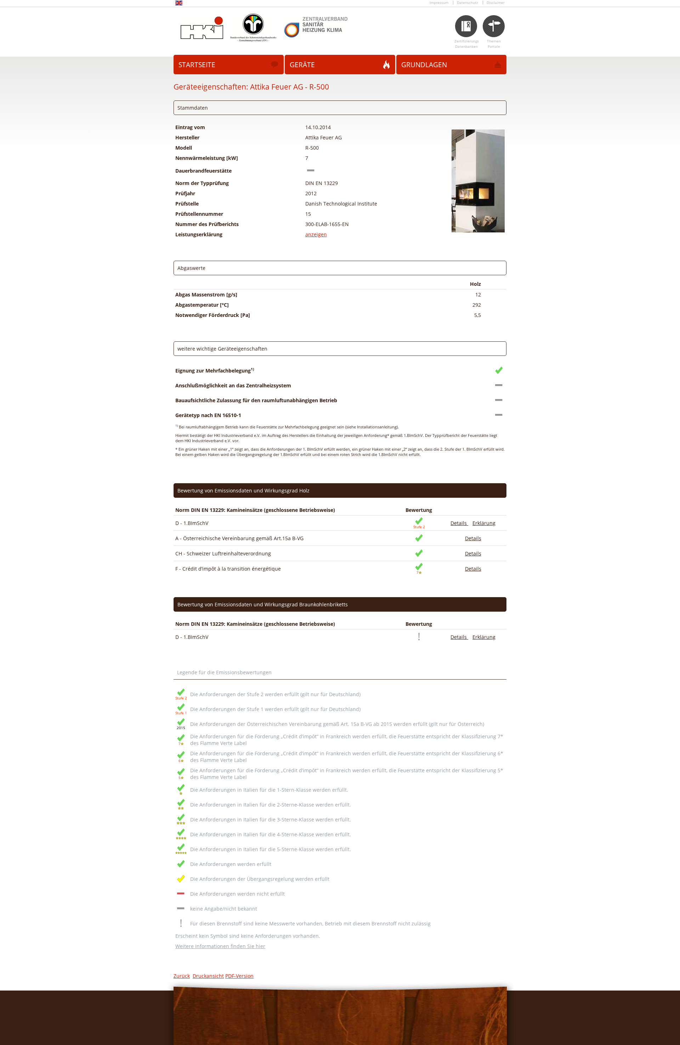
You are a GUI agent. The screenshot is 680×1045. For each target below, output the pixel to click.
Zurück (182, 975)
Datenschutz (467, 2)
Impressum (439, 2)
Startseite (196, 64)
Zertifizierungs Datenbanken (466, 44)
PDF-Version (239, 975)
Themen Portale (494, 44)
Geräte (302, 64)
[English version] (178, 4)
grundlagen (424, 64)
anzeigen (316, 234)
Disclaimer (496, 2)
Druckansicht (208, 975)
